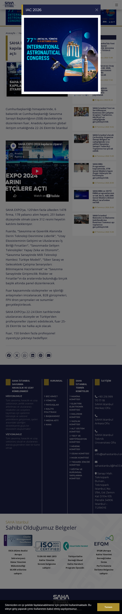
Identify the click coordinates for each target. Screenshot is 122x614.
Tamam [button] (108, 607)
